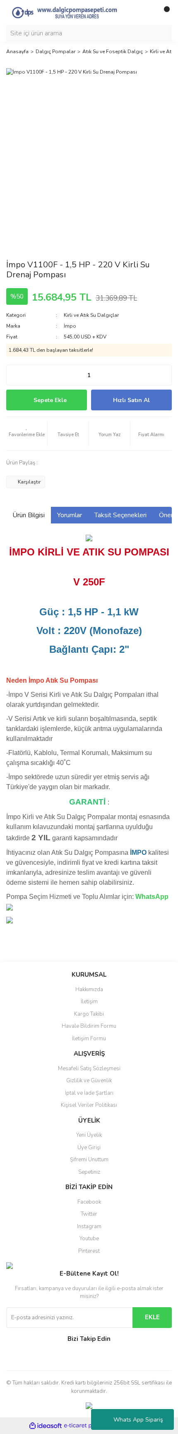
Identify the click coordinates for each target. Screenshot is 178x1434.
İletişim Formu (89, 1038)
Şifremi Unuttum (89, 1159)
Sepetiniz (89, 1172)
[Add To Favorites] (26, 433)
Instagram (89, 1226)
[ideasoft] (45, 1426)
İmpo (70, 326)
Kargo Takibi (89, 1014)
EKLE (152, 1317)
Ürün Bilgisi (28, 515)
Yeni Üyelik (89, 1135)
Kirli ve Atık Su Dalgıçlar (91, 315)
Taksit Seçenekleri (120, 515)
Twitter (89, 1214)
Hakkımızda (89, 989)
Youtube (89, 1238)
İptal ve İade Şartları (89, 1093)
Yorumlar (69, 515)
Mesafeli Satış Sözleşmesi (89, 1068)
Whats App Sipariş (138, 1420)
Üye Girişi (89, 1147)
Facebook (89, 1202)
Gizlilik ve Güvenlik (89, 1080)
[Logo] (70, 12)
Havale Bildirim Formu (89, 1026)
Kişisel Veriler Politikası (89, 1105)
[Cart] (163, 12)
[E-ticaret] (88, 1425)
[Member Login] (147, 12)
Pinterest (89, 1251)
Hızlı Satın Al (131, 400)
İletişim (89, 1001)
